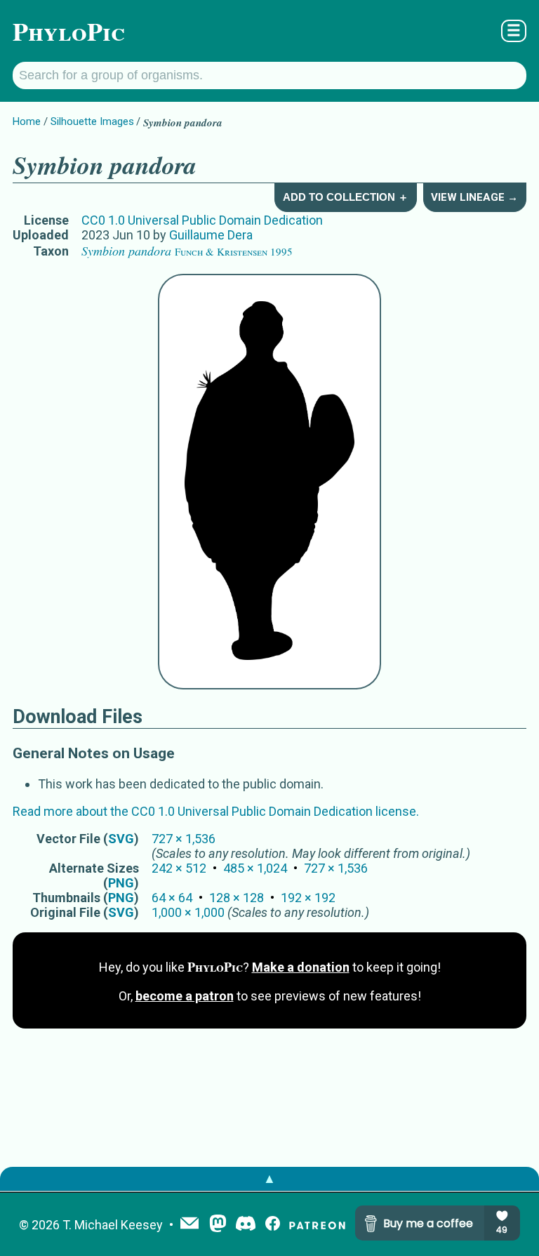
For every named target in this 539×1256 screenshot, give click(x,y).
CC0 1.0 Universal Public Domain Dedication (202, 220)
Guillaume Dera (211, 234)
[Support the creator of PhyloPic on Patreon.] (317, 1224)
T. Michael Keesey (112, 1224)
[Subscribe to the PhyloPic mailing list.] (189, 1224)
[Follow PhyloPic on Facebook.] (272, 1225)
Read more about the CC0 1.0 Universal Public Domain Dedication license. (216, 811)
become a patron (184, 996)
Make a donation (301, 967)
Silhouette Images (92, 121)
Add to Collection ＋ (345, 197)
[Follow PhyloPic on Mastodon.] (218, 1225)
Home (27, 121)
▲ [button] (269, 1178)
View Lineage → (474, 197)
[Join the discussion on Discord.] (245, 1225)
